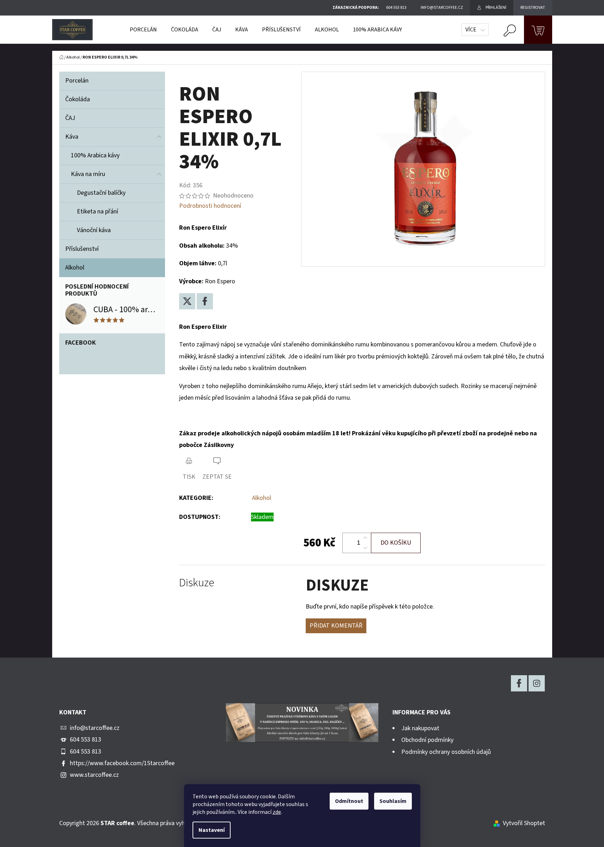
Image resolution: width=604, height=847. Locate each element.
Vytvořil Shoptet (524, 823)
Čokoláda (77, 99)
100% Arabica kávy (95, 155)
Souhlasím (393, 801)
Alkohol (74, 267)
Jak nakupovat (420, 728)
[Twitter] (187, 301)
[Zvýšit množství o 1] (365, 538)
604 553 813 (85, 739)
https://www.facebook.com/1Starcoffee (122, 763)
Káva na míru (88, 174)
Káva (71, 136)
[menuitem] (143, 30)
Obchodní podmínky (427, 740)
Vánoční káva (94, 230)
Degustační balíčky (101, 192)
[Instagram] (537, 683)
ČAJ (70, 118)
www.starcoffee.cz (94, 774)
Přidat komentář (336, 625)
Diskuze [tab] (196, 583)
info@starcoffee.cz (95, 728)
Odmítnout (349, 801)
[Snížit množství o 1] (365, 548)
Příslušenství (82, 248)
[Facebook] (205, 301)
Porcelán (77, 80)
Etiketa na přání (97, 211)
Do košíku (395, 542)
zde (277, 812)
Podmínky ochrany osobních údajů (446, 752)
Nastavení (212, 830)
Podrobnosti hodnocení (210, 205)
